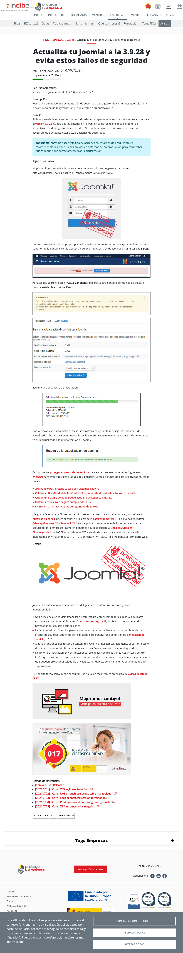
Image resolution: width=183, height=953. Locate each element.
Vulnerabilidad (66, 815)
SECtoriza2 (31, 23)
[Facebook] (164, 875)
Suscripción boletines (90, 869)
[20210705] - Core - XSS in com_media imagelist (65, 806)
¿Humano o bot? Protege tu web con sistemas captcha (67, 488)
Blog (17, 23)
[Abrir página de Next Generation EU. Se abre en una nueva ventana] (90, 897)
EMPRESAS (117, 15)
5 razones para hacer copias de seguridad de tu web (66, 506)
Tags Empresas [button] (91, 840)
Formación (131, 23)
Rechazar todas (134, 932)
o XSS (91, 621)
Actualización (41, 815)
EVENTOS (136, 15)
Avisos (164, 23)
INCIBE (38, 15)
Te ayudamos (62, 23)
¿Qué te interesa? (108, 23)
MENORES (98, 15)
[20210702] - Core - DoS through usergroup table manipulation (74, 793)
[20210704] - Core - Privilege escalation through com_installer (73, 802)
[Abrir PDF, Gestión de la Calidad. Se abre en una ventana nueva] (164, 899)
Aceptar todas (134, 944)
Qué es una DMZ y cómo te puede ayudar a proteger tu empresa (74, 497)
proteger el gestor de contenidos (69, 472)
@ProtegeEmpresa (44, 523)
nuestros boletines (44, 519)
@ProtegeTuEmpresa (102, 519)
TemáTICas (149, 23)
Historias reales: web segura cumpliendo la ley (63, 502)
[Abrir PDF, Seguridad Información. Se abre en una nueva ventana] (148, 899)
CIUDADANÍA (78, 15)
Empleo (10, 901)
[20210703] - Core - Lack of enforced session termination (70, 798)
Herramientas (84, 23)
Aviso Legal (12, 910)
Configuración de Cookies (134, 921)
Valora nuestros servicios (19, 896)
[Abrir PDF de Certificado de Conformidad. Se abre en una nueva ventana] (134, 899)
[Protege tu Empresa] (31, 869)
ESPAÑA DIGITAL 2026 (161, 15)
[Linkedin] (158, 875)
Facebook (65, 523)
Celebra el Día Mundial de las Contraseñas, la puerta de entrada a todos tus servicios (86, 493)
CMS (53, 815)
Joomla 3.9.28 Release (48, 785)
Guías (45, 23)
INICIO (46, 39)
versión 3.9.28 (43, 123)
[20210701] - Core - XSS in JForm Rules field (62, 789)
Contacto (11, 891)
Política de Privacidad (17, 906)
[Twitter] (152, 875)
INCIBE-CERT (56, 15)
